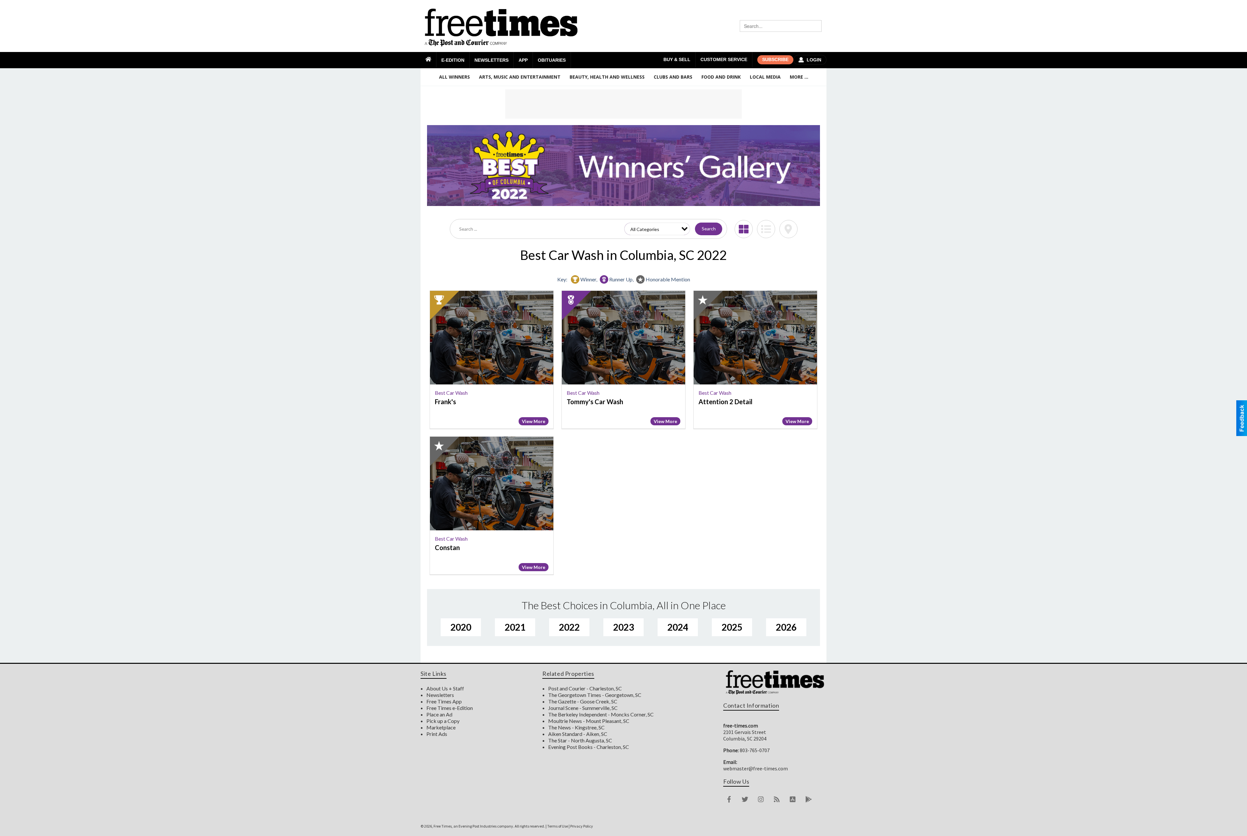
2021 (515, 627)
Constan (447, 547)
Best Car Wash (451, 393)
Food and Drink (721, 77)
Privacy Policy (581, 826)
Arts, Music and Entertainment (520, 77)
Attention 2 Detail (725, 401)
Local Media (765, 77)
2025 (732, 627)
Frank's (445, 401)
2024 (677, 627)
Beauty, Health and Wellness (607, 77)
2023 (623, 627)
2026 (786, 627)
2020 (460, 627)
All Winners (454, 77)
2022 (569, 627)
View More (533, 421)
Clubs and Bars (673, 77)
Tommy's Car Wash (595, 401)
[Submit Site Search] (816, 26)
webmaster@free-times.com (755, 768)
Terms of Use (557, 826)
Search (709, 228)
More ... (799, 77)
